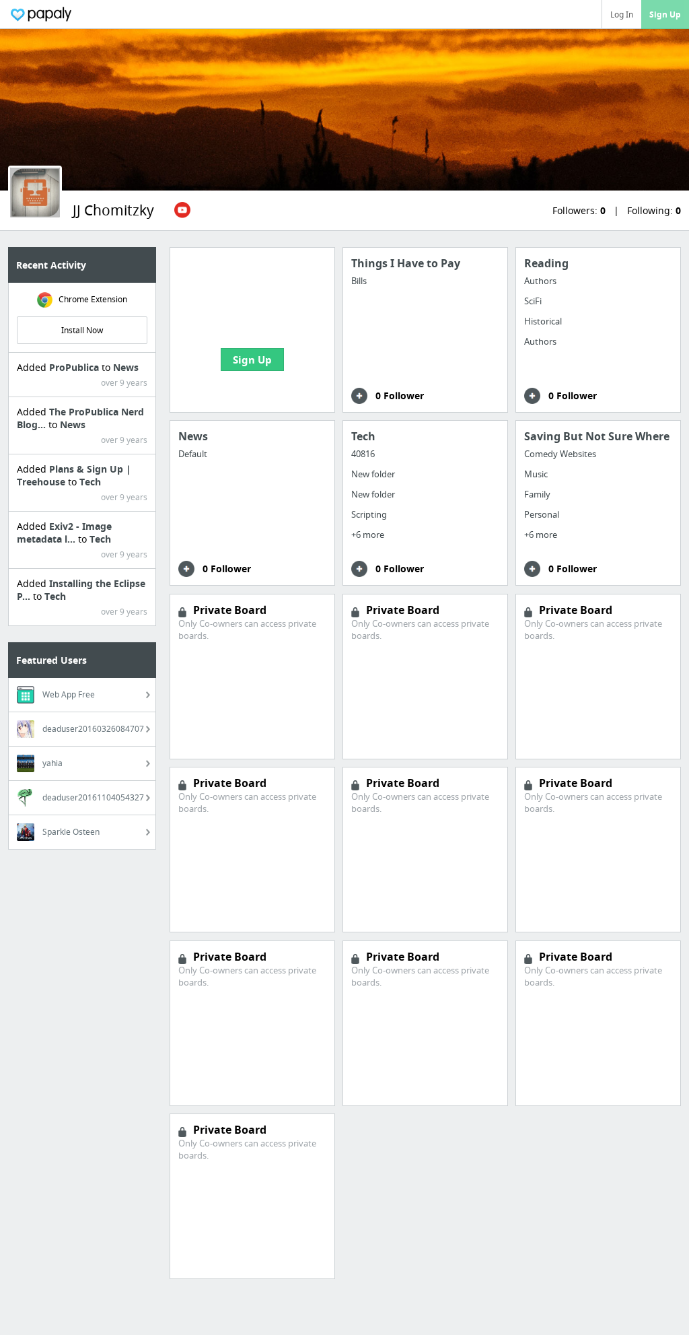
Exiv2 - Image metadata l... (64, 532)
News (126, 367)
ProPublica (75, 367)
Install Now (82, 330)
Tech (90, 481)
